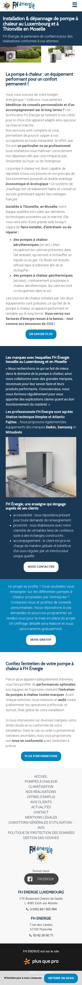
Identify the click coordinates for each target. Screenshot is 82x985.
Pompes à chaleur (41, 781)
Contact (41, 812)
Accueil (41, 776)
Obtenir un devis (61, 978)
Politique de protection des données (41, 833)
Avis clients (41, 802)
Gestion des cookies (41, 838)
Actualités (41, 807)
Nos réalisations (41, 792)
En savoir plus (41, 334)
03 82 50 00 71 (42, 935)
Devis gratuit (41, 639)
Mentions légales (41, 817)
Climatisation (41, 787)
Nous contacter (41, 566)
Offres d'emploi (41, 797)
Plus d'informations (41, 756)
